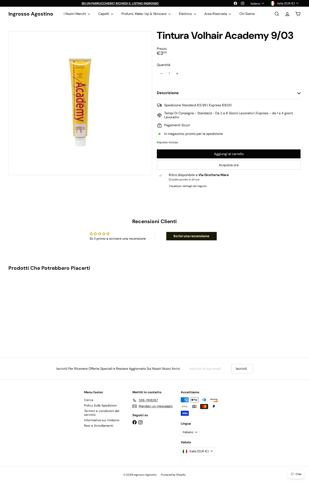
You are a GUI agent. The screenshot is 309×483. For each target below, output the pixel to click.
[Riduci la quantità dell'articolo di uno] (161, 73)
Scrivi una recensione (191, 236)
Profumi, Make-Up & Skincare (144, 14)
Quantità (163, 65)
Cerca (88, 400)
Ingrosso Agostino (30, 14)
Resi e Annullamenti (98, 426)
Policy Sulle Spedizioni (100, 405)
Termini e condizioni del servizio (101, 413)
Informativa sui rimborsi (101, 420)
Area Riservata (216, 14)
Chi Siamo (247, 14)
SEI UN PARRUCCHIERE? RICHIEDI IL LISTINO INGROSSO (120, 3)
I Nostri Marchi (75, 14)
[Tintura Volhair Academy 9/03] (31, 311)
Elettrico (186, 14)
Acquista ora (229, 165)
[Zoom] (80, 103)
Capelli (104, 14)
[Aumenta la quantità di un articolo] (177, 73)
